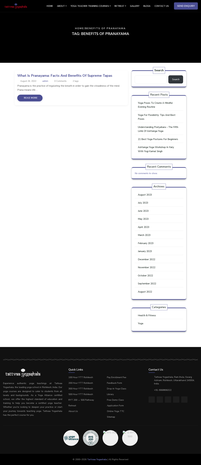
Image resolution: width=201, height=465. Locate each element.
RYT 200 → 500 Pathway (81, 399)
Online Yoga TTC (115, 411)
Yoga (140, 323)
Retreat (72, 405)
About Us (73, 411)
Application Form (115, 405)
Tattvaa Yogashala (97, 459)
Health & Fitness (147, 315)
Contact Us (162, 6)
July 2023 (143, 202)
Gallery (134, 6)
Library (110, 394)
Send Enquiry (186, 6)
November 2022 (146, 267)
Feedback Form (114, 383)
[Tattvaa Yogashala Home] (16, 6)
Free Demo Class (115, 399)
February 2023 (146, 243)
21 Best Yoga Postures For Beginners (158, 139)
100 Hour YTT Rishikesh (80, 377)
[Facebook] (152, 399)
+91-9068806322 (162, 390)
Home (50, 6)
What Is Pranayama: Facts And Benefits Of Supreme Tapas (64, 75)
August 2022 (145, 291)
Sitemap (111, 416)
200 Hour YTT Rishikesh (80, 383)
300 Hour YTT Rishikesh (80, 388)
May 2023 (143, 218)
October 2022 (145, 275)
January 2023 (145, 251)
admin (45, 81)
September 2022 (147, 283)
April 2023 (143, 227)
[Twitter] (168, 399)
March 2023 (144, 235)
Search (159, 70)
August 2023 (145, 194)
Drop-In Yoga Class (116, 388)
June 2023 (143, 210)
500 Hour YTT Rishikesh (80, 394)
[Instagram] (160, 399)
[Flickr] (176, 399)
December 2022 (146, 259)
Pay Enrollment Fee (116, 377)
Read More (31, 98)
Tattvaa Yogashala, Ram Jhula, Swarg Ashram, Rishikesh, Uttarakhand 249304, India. (174, 380)
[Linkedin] (184, 399)
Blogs (146, 6)
